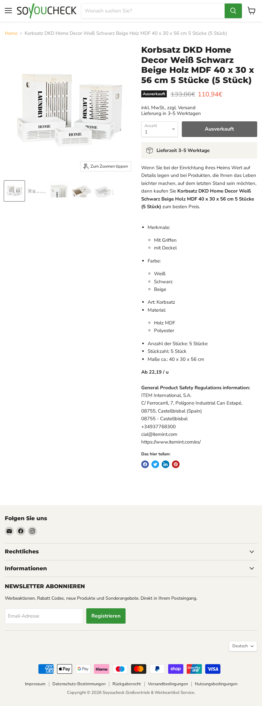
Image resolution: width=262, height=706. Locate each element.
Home (11, 33)
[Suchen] (233, 11)
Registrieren (105, 615)
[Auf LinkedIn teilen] (165, 464)
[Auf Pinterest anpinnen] (176, 464)
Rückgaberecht (126, 684)
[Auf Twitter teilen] (155, 464)
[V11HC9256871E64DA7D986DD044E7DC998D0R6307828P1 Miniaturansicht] (14, 191)
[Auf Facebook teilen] (145, 464)
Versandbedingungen (168, 684)
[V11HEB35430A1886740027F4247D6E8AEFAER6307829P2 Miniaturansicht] (37, 191)
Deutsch (240, 646)
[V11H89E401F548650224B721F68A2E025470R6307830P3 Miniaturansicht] (59, 191)
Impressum (35, 684)
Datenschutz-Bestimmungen (78, 684)
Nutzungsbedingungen (216, 684)
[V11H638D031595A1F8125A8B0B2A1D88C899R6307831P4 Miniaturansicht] (81, 191)
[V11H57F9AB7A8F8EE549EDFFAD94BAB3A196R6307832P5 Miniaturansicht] (104, 191)
